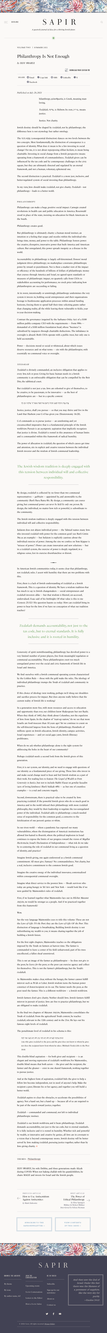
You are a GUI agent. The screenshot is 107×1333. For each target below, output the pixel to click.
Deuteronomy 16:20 (69, 414)
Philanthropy (34, 1159)
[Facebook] (53, 1314)
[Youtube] (60, 1314)
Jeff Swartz (27, 63)
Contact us (51, 1305)
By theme (8, 1284)
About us (50, 1299)
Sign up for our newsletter (53, 1291)
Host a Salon (33, 1304)
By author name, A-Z (12, 1296)
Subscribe (51, 1284)
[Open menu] (6, 22)
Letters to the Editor (34, 1298)
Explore (14, 22)
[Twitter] (47, 1314)
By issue (7, 1290)
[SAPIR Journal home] (59, 22)
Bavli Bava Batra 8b (39, 500)
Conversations (34, 1292)
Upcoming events (33, 1286)
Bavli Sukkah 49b (50, 786)
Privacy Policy (50, 1324)
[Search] (102, 22)
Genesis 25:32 (24, 602)
